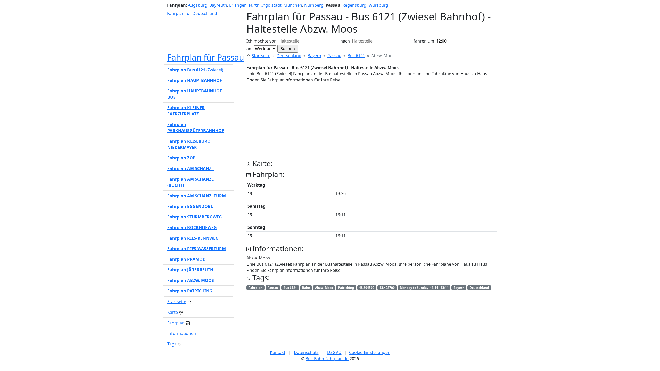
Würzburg (378, 5)
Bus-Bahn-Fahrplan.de (327, 358)
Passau (334, 55)
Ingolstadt (271, 5)
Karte (172, 312)
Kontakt (277, 352)
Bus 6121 (356, 55)
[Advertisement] (371, 123)
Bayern (314, 55)
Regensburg (354, 5)
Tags (171, 344)
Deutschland (289, 55)
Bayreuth (218, 5)
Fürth (254, 5)
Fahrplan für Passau (205, 57)
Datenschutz (306, 352)
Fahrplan (176, 323)
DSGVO (334, 352)
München (293, 5)
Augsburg (197, 5)
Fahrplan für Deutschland (192, 13)
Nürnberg (314, 5)
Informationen (181, 333)
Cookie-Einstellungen (369, 352)
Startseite (261, 55)
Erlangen (238, 5)
